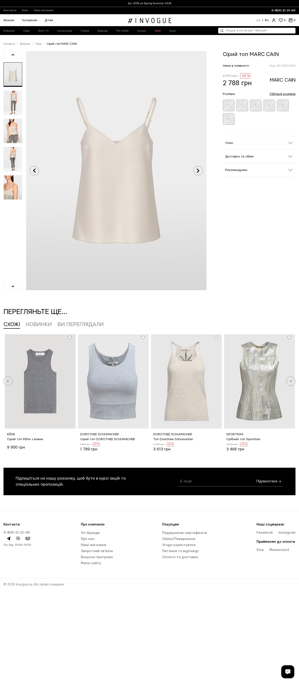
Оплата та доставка (180, 557)
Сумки (85, 30)
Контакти (10, 10)
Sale (158, 30)
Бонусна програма (97, 557)
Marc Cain (282, 80)
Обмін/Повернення (178, 539)
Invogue (9, 43)
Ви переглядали (80, 324)
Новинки (39, 324)
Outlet (141, 31)
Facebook (265, 532)
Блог (25, 10)
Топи (38, 43)
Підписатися (267, 481)
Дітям (49, 20)
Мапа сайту (91, 563)
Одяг (26, 30)
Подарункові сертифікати (184, 533)
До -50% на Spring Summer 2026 (149, 3)
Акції (172, 30)
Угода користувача (179, 545)
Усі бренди (90, 533)
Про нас (88, 539)
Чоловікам (29, 20)
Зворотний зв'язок (97, 551)
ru (267, 20)
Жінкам (25, 43)
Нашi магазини (93, 545)
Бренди (103, 30)
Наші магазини (43, 10)
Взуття (43, 30)
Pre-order (122, 30)
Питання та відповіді (180, 551)
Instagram (286, 532)
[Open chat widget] (287, 671)
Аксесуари (64, 30)
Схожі (12, 324)
